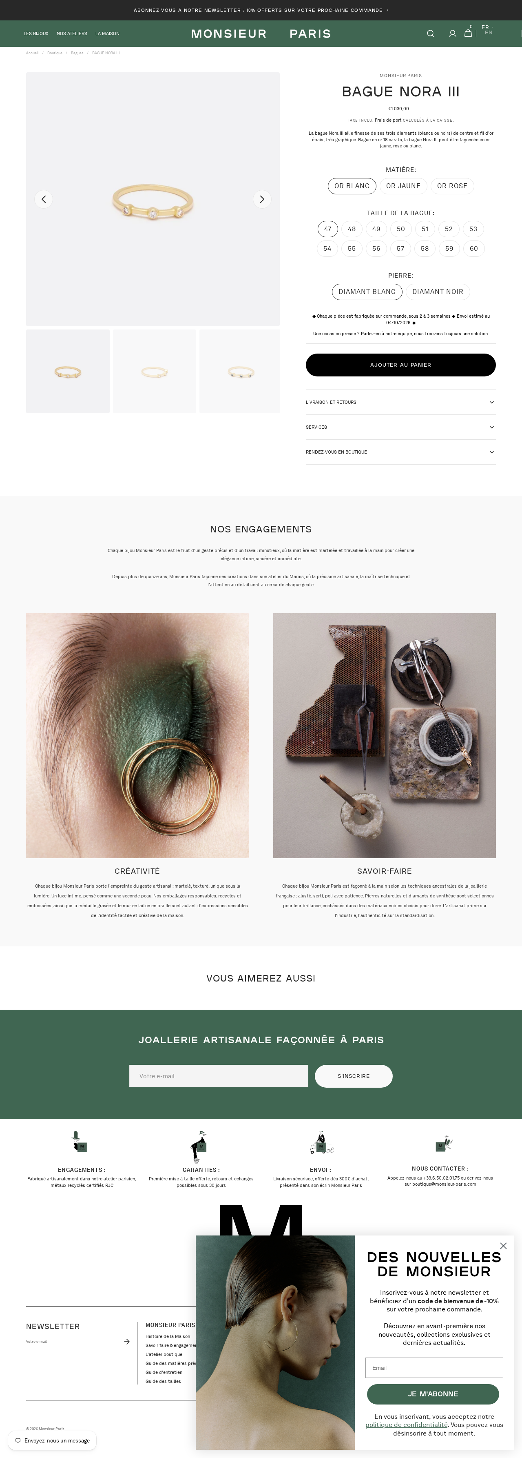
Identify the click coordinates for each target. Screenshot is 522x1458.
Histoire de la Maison (168, 1336)
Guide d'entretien (164, 1372)
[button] (430, 33)
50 (404, 231)
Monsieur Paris (51, 1429)
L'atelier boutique (164, 1354)
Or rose (455, 188)
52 (452, 231)
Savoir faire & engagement (172, 1345)
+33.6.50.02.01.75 (441, 1178)
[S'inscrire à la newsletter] (125, 1342)
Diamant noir (438, 294)
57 (404, 251)
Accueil (32, 53)
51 (428, 231)
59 (452, 251)
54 (330, 251)
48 (355, 231)
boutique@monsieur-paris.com (444, 1184)
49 (379, 231)
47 (331, 231)
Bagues (77, 53)
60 (477, 251)
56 (379, 251)
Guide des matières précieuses (178, 1363)
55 (355, 251)
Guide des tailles (163, 1381)
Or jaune (406, 188)
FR (485, 27)
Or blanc (355, 188)
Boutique (54, 53)
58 (428, 251)
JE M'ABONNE (433, 1394)
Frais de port (388, 120)
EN (489, 33)
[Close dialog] (503, 1246)
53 (476, 231)
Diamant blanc (367, 294)
